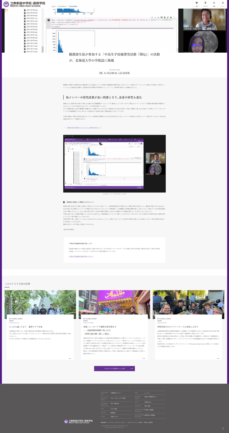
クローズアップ (62, 6)
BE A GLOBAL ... (74, 6)
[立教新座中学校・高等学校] (25, 4)
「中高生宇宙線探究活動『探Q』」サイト (81, 256)
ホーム (53, 6)
